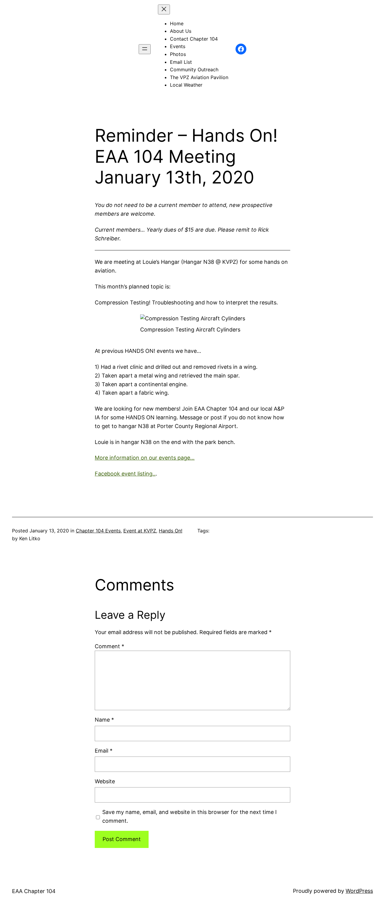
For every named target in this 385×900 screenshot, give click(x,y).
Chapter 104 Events (98, 531)
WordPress (359, 891)
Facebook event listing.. (125, 473)
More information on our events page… (145, 458)
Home (176, 23)
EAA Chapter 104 (34, 891)
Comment (109, 646)
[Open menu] (145, 49)
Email (103, 750)
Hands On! (170, 531)
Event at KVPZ (139, 531)
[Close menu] (164, 9)
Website (105, 781)
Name (104, 720)
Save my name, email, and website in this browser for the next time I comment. (189, 816)
